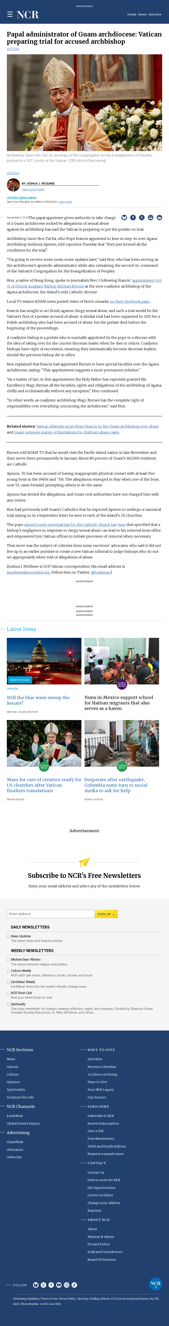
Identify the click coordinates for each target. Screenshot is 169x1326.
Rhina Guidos (93, 799)
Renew (142, 14)
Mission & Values (101, 1237)
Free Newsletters (101, 1139)
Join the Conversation (21, 197)
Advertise (14, 1157)
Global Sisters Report (23, 1123)
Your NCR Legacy (101, 1090)
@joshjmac (100, 572)
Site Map (83, 1298)
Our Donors (97, 1097)
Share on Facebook (133, 217)
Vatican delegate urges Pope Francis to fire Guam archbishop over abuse (98, 426)
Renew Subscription (103, 1123)
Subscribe (155, 14)
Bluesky (36, 1285)
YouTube (59, 1285)
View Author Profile (33, 189)
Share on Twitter (142, 217)
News (11, 1059)
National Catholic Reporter (155, 1284)
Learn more (65, 201)
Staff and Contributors (105, 1252)
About (92, 1229)
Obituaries (15, 1150)
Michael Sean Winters (22, 712)
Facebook (51, 1285)
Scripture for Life (20, 1097)
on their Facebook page (130, 301)
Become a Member (102, 1067)
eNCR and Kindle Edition (107, 1146)
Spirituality (16, 1090)
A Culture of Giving (103, 1074)
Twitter (43, 1285)
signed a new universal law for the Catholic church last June (75, 524)
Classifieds (15, 1142)
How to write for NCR (104, 1180)
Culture (13, 1074)
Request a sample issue (106, 1154)
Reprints (94, 1211)
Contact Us (96, 1173)
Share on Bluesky (124, 217)
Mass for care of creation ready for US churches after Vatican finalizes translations (44, 785)
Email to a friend (150, 217)
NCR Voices (20, 680)
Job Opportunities (102, 1188)
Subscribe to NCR (101, 1116)
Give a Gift (96, 1131)
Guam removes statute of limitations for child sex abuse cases (66, 432)
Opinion (12, 688)
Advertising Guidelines (26, 1298)
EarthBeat (15, 1116)
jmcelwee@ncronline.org (28, 572)
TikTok (74, 1285)
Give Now (95, 1059)
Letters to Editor (100, 1195)
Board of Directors (102, 1260)
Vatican (13, 49)
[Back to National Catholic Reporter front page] (28, 15)
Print (159, 217)
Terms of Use (49, 1298)
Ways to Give (97, 1082)
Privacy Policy (99, 1244)
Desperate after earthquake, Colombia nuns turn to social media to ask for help (115, 785)
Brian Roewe (16, 799)
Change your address (104, 1203)
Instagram (66, 1285)
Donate (131, 14)
